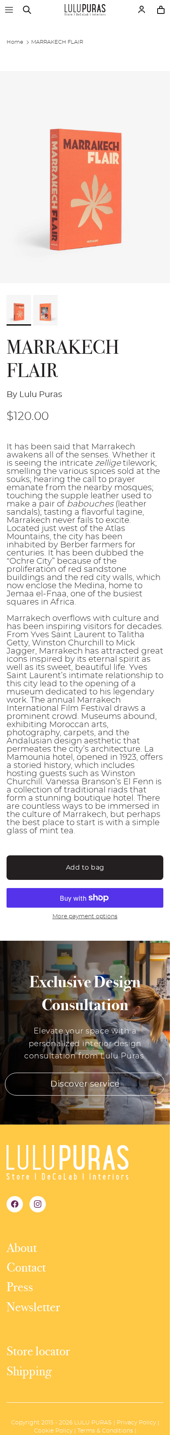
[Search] (31, 10)
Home (15, 42)
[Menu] (9, 10)
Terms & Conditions (105, 1431)
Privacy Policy (136, 1423)
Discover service (85, 1084)
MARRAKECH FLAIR (57, 42)
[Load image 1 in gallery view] (85, 177)
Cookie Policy (53, 1431)
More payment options (84, 916)
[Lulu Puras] (85, 10)
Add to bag (85, 867)
